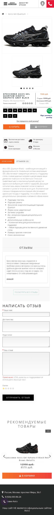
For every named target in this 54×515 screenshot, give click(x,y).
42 (35, 110)
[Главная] (3, 14)
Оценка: (5, 385)
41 (30, 110)
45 (15, 116)
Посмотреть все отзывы (26, 292)
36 (5, 110)
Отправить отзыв (18, 397)
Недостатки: (7, 335)
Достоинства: (8, 319)
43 (5, 116)
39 (20, 110)
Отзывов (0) (22, 161)
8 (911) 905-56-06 (50, 4)
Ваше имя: (8, 310)
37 (10, 110)
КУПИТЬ (15, 127)
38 (15, 110)
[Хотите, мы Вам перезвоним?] (4, 501)
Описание (7, 161)
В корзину (42, 126)
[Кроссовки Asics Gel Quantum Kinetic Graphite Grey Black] (27, 35)
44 (10, 116)
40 (25, 110)
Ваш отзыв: (8, 350)
